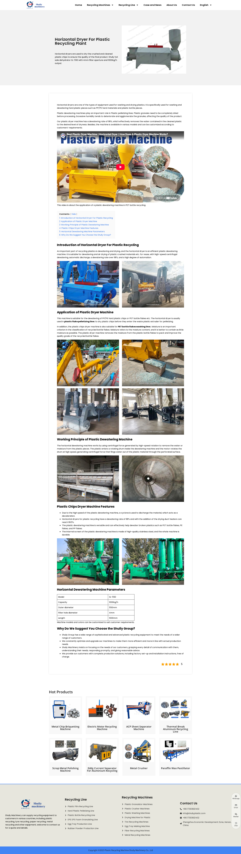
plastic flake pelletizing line (79, 321)
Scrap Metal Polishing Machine (65, 769)
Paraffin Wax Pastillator (175, 768)
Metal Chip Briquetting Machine (65, 728)
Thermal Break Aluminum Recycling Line (175, 729)
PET (164, 525)
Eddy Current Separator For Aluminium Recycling (102, 769)
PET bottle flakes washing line (134, 326)
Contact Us (188, 5)
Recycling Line (127, 5)
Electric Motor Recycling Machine (102, 728)
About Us (171, 5)
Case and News (152, 5)
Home (78, 5)
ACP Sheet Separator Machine (139, 728)
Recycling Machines (98, 5)
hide (74, 214)
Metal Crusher (139, 768)
